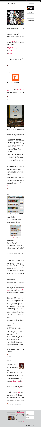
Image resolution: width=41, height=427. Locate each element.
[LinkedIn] (29, 425)
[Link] (27, 425)
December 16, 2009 (9, 360)
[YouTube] (28, 425)
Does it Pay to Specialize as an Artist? (13, 82)
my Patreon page (11, 178)
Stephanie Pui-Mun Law (17, 381)
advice (8, 189)
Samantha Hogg (21, 48)
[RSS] (33, 425)
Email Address (27, 414)
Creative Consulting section (18, 132)
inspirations (16, 404)
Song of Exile (13, 41)
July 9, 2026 (17, 419)
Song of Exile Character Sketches (12, 48)
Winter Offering (10, 53)
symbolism (20, 404)
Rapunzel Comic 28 (10, 47)
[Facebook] (26, 425)
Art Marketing (16, 189)
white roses (19, 392)
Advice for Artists (10, 189)
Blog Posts (19, 189)
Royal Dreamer (10, 50)
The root (20, 385)
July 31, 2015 (8, 103)
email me (8, 185)
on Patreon (9, 414)
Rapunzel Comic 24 (10, 45)
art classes (14, 189)
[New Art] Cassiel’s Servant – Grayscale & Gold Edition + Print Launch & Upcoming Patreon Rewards (20, 418)
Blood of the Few (17, 35)
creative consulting (21, 189)
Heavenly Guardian (11, 46)
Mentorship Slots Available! (11, 127)
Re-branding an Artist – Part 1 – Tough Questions (15, 213)
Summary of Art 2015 (10, 26)
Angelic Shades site (14, 237)
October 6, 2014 (8, 194)
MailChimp (29, 416)
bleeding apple (18, 387)
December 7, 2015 (9, 72)
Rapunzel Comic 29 (10, 51)
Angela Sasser (18, 289)
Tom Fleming (22, 381)
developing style (8, 190)
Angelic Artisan (13, 289)
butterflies (8, 387)
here (9, 141)
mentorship (11, 190)
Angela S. (10, 65)
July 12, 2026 (17, 413)
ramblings (18, 404)
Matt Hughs (12, 381)
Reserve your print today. (23, 0)
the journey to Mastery (9, 356)
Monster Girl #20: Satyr (11, 52)
